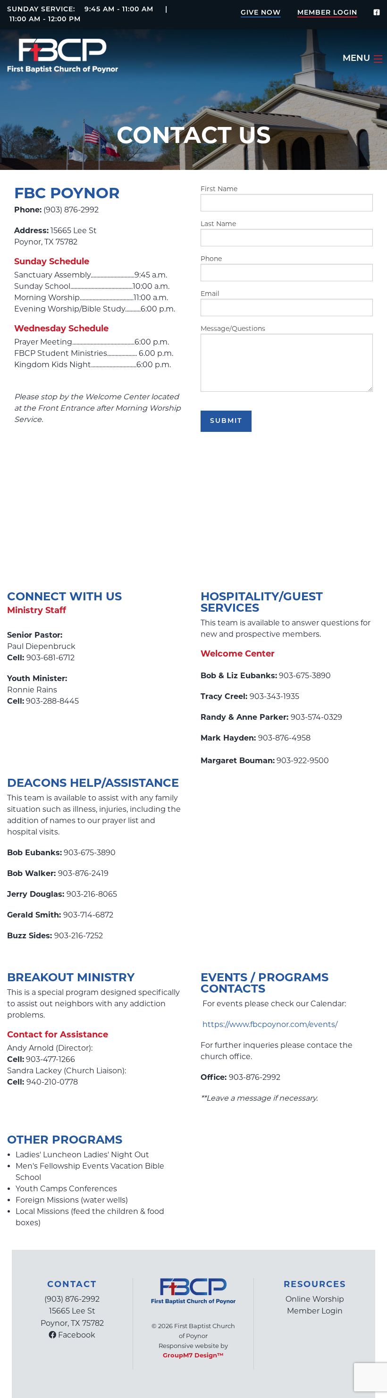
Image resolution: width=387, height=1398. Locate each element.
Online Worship (315, 1299)
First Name (219, 189)
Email (210, 293)
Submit (226, 421)
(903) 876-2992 (72, 1299)
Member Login (327, 13)
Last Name (218, 223)
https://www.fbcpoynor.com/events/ (269, 1024)
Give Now (261, 13)
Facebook (75, 1335)
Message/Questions (233, 328)
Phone (211, 258)
